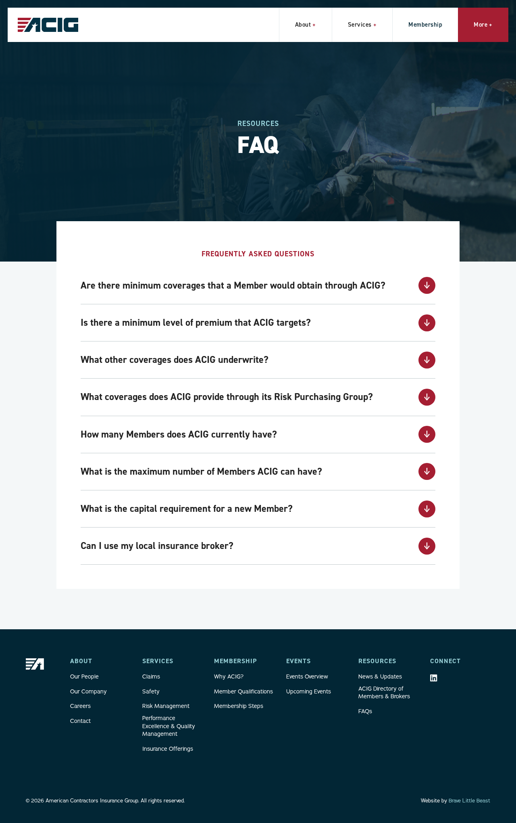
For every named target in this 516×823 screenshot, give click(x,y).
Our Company (88, 691)
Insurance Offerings (167, 748)
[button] (305, 25)
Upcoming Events (308, 691)
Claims (151, 676)
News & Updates (380, 676)
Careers (80, 706)
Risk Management (165, 706)
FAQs (365, 711)
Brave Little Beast (469, 800)
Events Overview (307, 676)
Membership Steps (238, 706)
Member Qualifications (243, 691)
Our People (84, 676)
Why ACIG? (228, 676)
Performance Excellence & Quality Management (168, 725)
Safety (151, 691)
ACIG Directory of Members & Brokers (384, 692)
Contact (80, 721)
